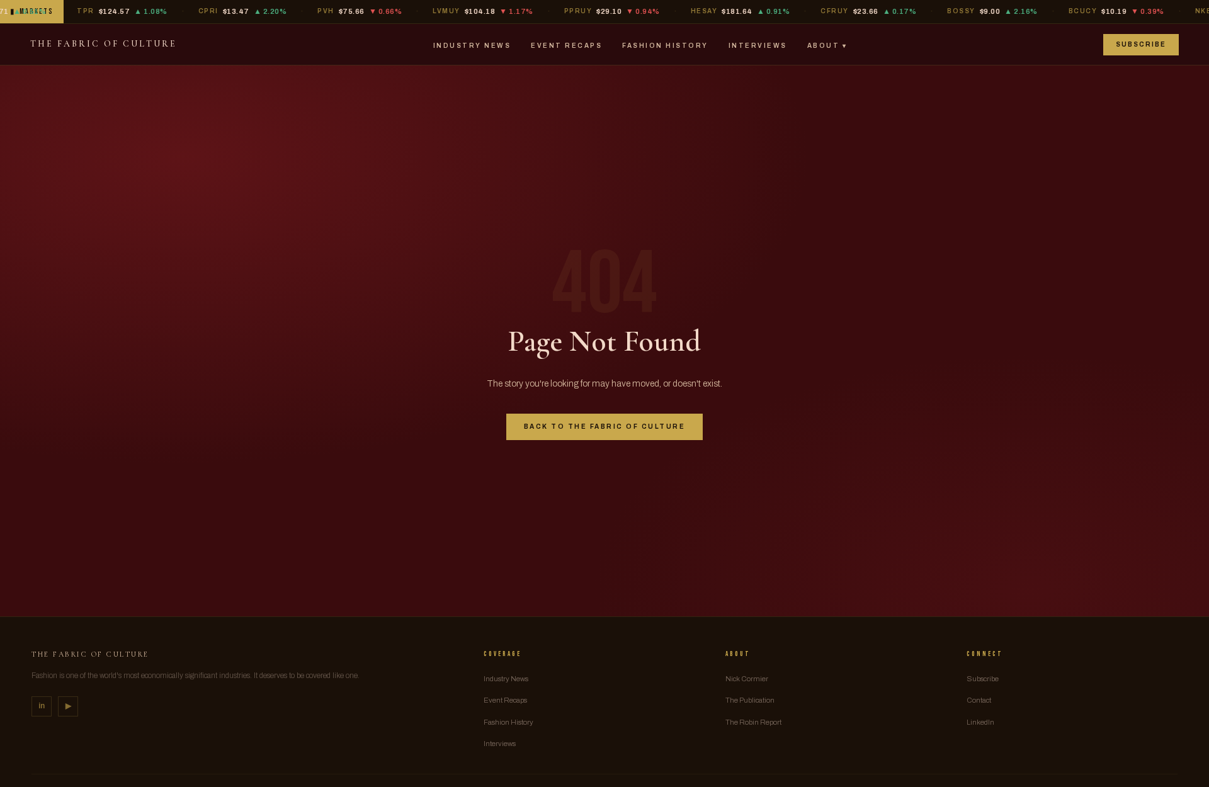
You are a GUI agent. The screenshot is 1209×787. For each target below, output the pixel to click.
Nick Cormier (746, 678)
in (41, 705)
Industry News (472, 45)
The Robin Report (753, 722)
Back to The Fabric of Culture (605, 426)
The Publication (750, 700)
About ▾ (827, 45)
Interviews (758, 45)
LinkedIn (980, 722)
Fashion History (665, 45)
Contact (979, 700)
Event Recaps (566, 45)
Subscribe (1141, 44)
